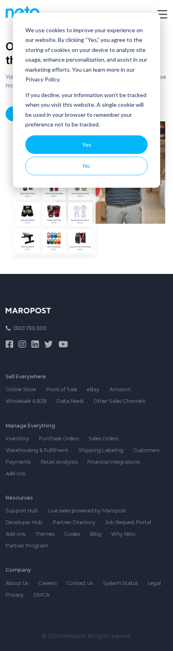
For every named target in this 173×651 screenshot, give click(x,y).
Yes (86, 144)
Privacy (15, 595)
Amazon (120, 389)
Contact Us (79, 583)
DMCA (41, 595)
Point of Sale (61, 389)
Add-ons (15, 474)
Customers (146, 450)
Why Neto (123, 534)
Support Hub (22, 511)
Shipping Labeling (101, 450)
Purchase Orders (59, 438)
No (86, 165)
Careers (47, 583)
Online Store (21, 389)
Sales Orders (103, 438)
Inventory (17, 438)
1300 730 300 (30, 328)
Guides (72, 534)
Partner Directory (74, 522)
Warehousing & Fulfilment (37, 450)
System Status (120, 583)
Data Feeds (70, 401)
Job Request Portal (128, 522)
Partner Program (27, 546)
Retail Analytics (59, 462)
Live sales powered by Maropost (87, 511)
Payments (18, 462)
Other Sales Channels (119, 401)
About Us (17, 583)
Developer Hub (24, 522)
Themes (44, 534)
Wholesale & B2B (26, 401)
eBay (93, 389)
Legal (154, 583)
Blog (95, 534)
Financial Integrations (113, 462)
